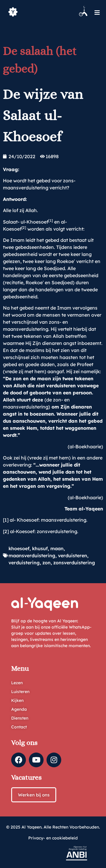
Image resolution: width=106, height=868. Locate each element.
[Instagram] (54, 760)
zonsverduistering (74, 563)
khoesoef (19, 548)
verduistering (24, 563)
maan (57, 548)
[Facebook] (18, 760)
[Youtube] (36, 760)
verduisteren (72, 555)
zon (46, 563)
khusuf (40, 548)
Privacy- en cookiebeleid (53, 838)
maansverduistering (32, 555)
